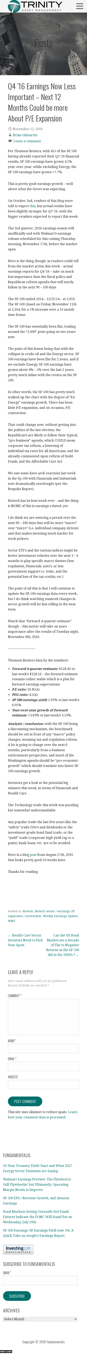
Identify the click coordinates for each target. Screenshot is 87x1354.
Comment (14, 995)
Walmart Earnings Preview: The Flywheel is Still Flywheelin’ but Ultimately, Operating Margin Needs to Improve (37, 1184)
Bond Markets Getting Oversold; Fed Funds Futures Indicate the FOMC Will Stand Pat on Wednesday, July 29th (37, 1217)
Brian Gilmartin (25, 135)
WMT (11, 921)
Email (12, 1058)
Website (13, 1077)
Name (12, 1040)
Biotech (28, 911)
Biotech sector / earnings (52, 911)
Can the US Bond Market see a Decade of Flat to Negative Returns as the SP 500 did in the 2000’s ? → (62, 945)
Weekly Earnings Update (60, 916)
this (32, 206)
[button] (81, 6)
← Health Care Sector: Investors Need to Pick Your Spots (25, 940)
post (33, 855)
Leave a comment (27, 141)
